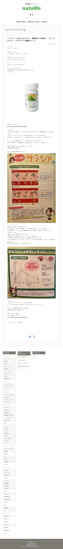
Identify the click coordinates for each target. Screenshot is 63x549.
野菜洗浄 (7, 485)
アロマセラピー (7, 391)
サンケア (7, 407)
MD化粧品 (7, 378)
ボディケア (7, 472)
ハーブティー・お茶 (8, 446)
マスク (6, 456)
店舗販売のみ (7, 530)
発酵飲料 (7, 507)
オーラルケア (7, 513)
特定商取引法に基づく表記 (25, 367)
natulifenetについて (24, 357)
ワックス (7, 480)
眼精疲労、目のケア (9, 415)
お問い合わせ (22, 360)
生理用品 (7, 461)
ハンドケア (7, 371)
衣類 (5, 491)
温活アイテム (7, 518)
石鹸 (6, 376)
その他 (5, 502)
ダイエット (7, 493)
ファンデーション (9, 386)
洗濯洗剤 (7, 488)
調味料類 (7, 433)
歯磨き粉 (7, 516)
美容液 (6, 368)
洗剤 (5, 478)
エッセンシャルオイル (10, 394)
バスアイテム (7, 467)
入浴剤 (6, 470)
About (24, 22)
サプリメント (7, 405)
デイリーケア (8, 358)
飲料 (5, 505)
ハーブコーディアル (9, 448)
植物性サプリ (8, 412)
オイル (6, 430)
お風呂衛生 (7, 475)
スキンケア (6, 356)
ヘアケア (6, 464)
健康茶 (6, 451)
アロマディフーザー (9, 399)
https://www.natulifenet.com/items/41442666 (17, 126)
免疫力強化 (7, 420)
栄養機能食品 (7, 496)
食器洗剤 (7, 483)
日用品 (5, 521)
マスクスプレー (8, 402)
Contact (44, 22)
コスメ (5, 381)
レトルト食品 (8, 438)
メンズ (6, 389)
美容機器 (6, 527)
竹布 (5, 533)
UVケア (6, 363)
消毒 (6, 459)
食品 (5, 422)
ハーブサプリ (8, 417)
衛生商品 (6, 454)
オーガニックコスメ (9, 384)
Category (31, 22)
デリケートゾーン (9, 373)
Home (18, 22)
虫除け (6, 361)
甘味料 (6, 428)
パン (6, 425)
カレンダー (7, 524)
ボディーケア (8, 366)
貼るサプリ (7, 410)
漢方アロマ (7, 397)
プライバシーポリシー (24, 363)
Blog (38, 22)
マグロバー (7, 440)
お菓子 (6, 435)
